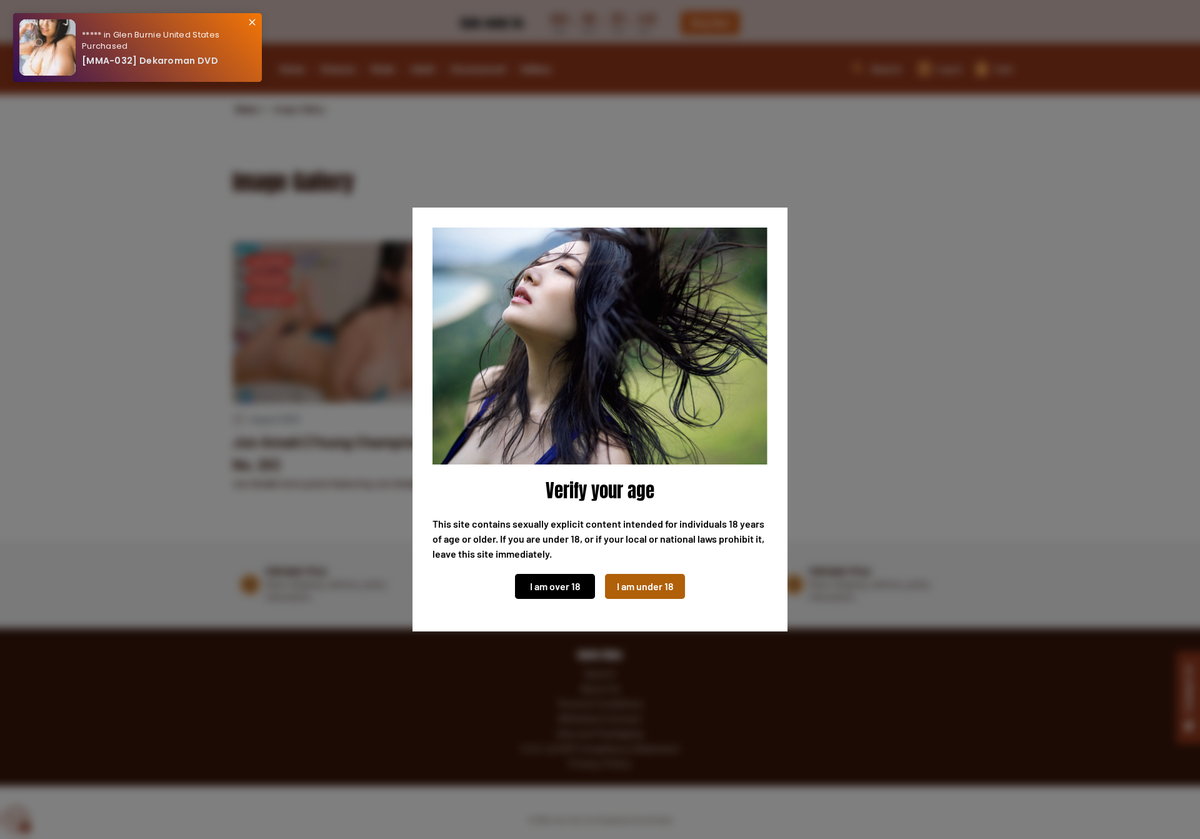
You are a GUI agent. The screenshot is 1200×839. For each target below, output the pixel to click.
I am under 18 (645, 586)
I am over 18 (555, 586)
